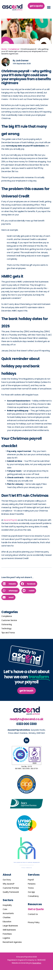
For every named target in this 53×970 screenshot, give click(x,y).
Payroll (31, 879)
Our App (31, 892)
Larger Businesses (10, 925)
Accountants (8, 913)
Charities (6, 917)
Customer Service (9, 620)
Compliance (13, 49)
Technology (6, 628)
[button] (49, 7)
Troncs (31, 888)
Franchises (7, 934)
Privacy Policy (33, 922)
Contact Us (33, 914)
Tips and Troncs (8, 632)
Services (33, 875)
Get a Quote (36, 909)
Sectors (8, 900)
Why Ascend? (8, 884)
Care (5, 909)
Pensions (31, 884)
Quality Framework (11, 892)
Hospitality (7, 905)
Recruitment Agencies (12, 942)
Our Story (7, 879)
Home (4, 49)
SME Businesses (9, 930)
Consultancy (33, 896)
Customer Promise (11, 888)
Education (7, 921)
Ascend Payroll (10, 520)
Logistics (6, 938)
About (7, 875)
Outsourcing (6, 624)
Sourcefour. (36, 963)
